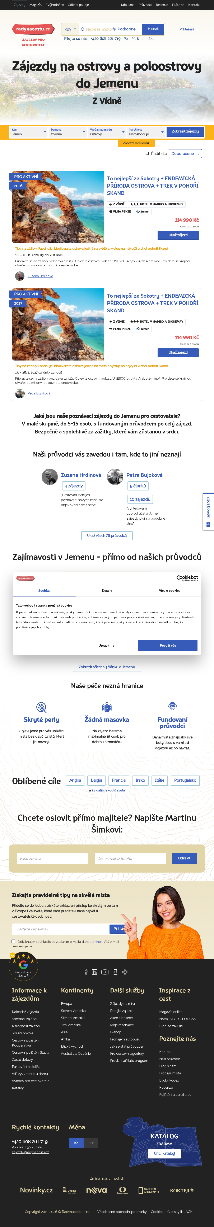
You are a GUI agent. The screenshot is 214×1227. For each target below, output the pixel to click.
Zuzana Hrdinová (40, 276)
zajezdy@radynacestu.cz (30, 1152)
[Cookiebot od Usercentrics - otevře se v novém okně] (179, 578)
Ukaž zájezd (178, 235)
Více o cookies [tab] (169, 590)
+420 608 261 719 (106, 38)
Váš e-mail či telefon (112, 854)
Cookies (157, 1212)
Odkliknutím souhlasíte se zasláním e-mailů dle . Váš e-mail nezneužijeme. (65, 944)
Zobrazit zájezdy (185, 131)
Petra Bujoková (39, 393)
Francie (119, 780)
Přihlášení (187, 29)
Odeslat (184, 858)
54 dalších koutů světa (108, 790)
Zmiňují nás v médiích (107, 1178)
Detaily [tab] (107, 590)
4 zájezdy (74, 485)
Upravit (104, 645)
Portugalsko (185, 780)
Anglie (75, 780)
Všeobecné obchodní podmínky (122, 1212)
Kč (76, 1143)
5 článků (138, 485)
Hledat (153, 29)
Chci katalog (164, 1154)
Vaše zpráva (28, 854)
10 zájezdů (140, 499)
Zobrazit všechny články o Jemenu (107, 667)
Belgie (96, 780)
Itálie (159, 780)
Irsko (140, 780)
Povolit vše (168, 645)
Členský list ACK (179, 1212)
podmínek (94, 942)
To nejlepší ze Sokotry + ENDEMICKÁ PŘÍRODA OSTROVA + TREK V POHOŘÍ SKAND (153, 186)
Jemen (145, 211)
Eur (90, 1143)
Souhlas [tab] (44, 590)
